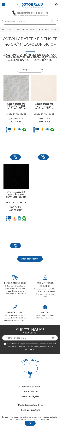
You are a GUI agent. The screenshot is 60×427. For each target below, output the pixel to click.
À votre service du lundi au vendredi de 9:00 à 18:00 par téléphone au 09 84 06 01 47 (15, 316)
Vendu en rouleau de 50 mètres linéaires (16, 114)
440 (16, 210)
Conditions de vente (30, 386)
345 (44, 121)
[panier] (56, 4)
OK (30, 423)
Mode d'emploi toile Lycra (30, 405)
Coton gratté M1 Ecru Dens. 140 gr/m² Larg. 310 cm (44, 106)
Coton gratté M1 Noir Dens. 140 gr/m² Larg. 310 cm (16, 194)
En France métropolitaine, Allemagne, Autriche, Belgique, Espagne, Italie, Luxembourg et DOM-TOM (15, 288)
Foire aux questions (30, 410)
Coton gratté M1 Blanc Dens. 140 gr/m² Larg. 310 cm (16, 106)
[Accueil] (30, 5)
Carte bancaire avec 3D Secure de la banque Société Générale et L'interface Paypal (45, 289)
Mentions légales (30, 396)
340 (16, 121)
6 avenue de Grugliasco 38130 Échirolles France (45, 315)
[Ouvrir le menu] (3, 4)
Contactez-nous (31, 391)
